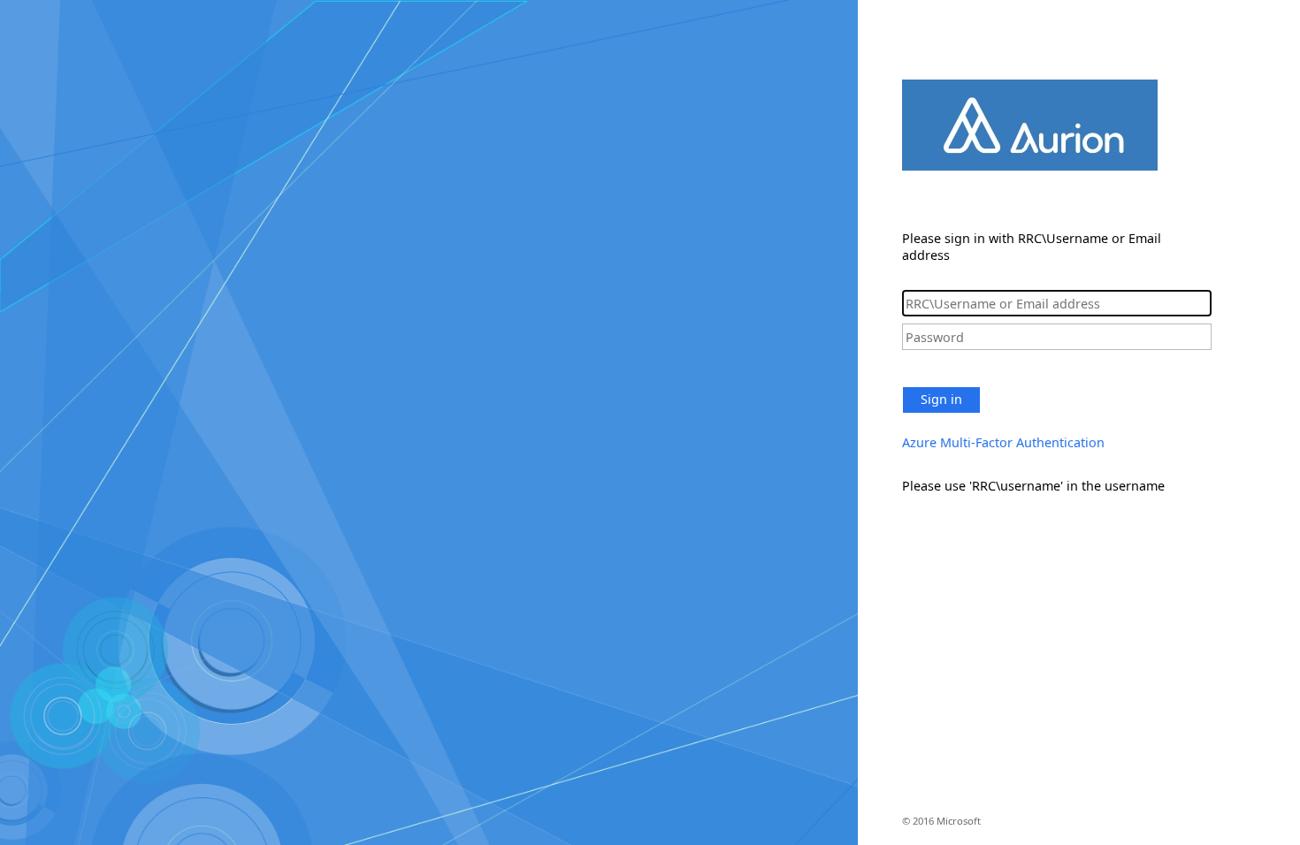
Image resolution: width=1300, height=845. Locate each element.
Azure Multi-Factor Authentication (1003, 442)
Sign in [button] (941, 399)
